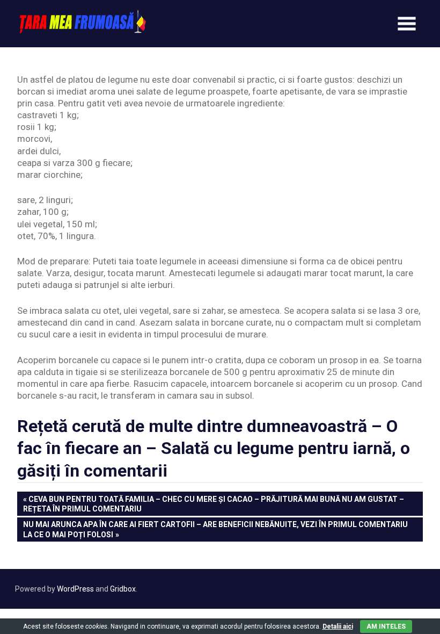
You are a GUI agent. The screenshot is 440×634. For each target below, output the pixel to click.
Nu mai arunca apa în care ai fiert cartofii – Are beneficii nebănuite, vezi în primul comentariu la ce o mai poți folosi (215, 529)
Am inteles (386, 626)
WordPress (75, 589)
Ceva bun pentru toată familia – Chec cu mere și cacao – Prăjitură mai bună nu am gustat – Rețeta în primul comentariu (213, 503)
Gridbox (123, 589)
